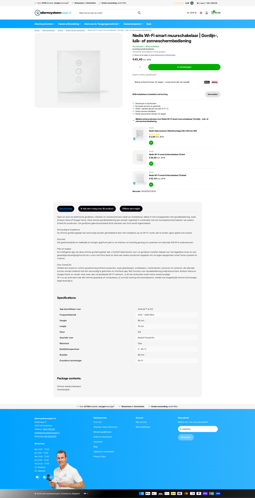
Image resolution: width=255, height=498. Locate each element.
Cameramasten (132, 23)
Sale (148, 23)
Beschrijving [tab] (66, 208)
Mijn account (141, 422)
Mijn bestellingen (143, 427)
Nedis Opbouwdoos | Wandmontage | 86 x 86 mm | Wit (173, 131)
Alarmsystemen (44, 23)
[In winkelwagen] (151, 143)
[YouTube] (37, 477)
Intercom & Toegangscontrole (101, 23)
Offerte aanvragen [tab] (131, 208)
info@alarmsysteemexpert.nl (47, 433)
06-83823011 (50, 436)
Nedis (151, 128)
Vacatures (98, 442)
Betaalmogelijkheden (103, 432)
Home (37, 30)
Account (139, 418)
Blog (95, 446)
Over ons (97, 422)
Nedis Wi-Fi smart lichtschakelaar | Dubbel (167, 175)
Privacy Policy (100, 456)
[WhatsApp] (51, 477)
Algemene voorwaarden (104, 451)
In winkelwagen (184, 67)
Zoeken (139, 12)
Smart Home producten (75, 30)
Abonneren (186, 437)
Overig (60, 30)
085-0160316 (212, 3)
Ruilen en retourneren (103, 437)
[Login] (206, 13)
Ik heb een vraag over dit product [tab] (97, 208)
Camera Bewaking (68, 23)
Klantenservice (100, 418)
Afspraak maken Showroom (106, 427)
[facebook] (44, 477)
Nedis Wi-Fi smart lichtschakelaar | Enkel (167, 154)
